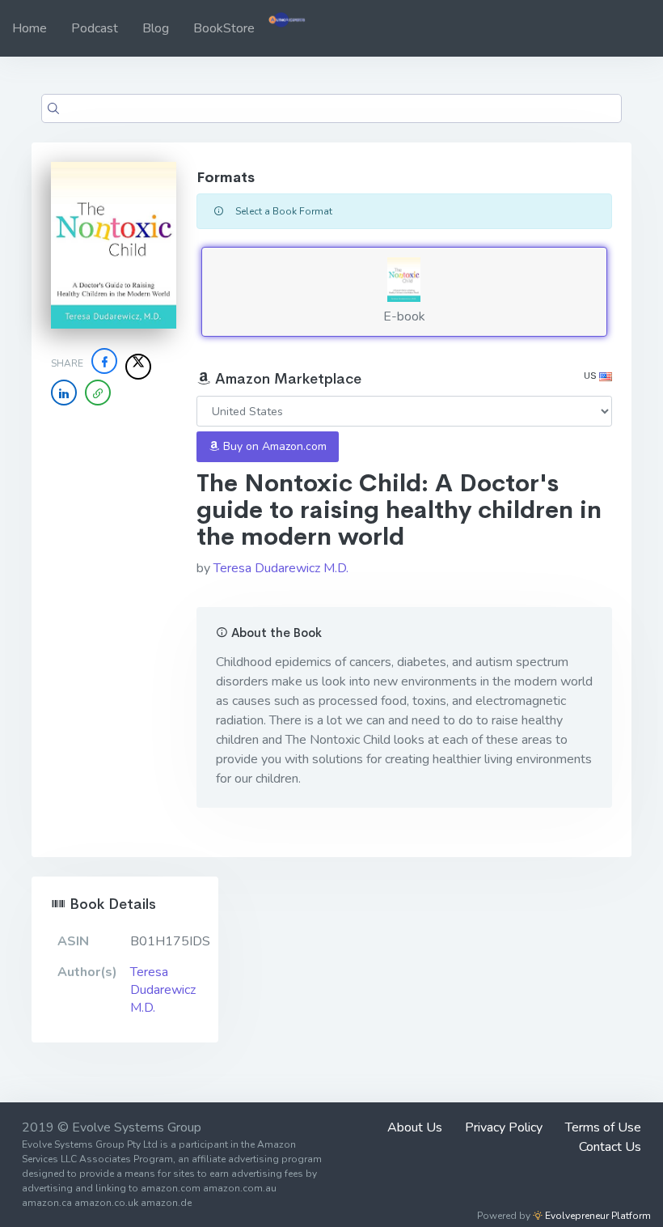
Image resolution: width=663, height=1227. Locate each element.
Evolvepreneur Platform (597, 1215)
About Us (414, 1127)
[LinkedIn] (64, 392)
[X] (138, 367)
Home (29, 28)
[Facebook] (104, 361)
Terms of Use (603, 1127)
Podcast (94, 28)
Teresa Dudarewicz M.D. (280, 568)
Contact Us (610, 1147)
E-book (404, 316)
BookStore (224, 28)
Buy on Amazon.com (273, 446)
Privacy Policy (504, 1127)
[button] (98, 392)
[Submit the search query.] (53, 108)
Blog (155, 28)
